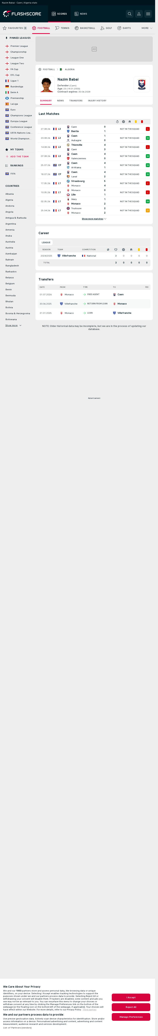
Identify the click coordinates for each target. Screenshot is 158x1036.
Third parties (89, 1009)
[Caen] (142, 84)
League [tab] (46, 242)
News (60, 100)
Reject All (131, 1007)
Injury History (97, 100)
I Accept (131, 997)
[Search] (130, 14)
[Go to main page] (24, 14)
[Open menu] (148, 14)
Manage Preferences (131, 1017)
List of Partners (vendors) (17, 1027)
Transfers (75, 100)
